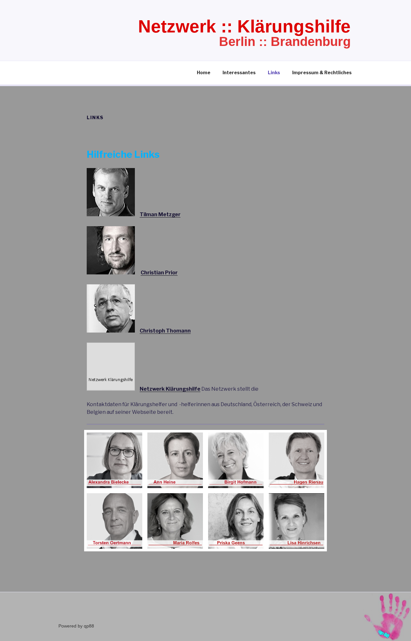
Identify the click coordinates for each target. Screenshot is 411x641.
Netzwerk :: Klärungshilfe (244, 26)
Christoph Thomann (165, 331)
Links (274, 72)
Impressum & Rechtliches (322, 72)
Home (203, 72)
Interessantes (239, 72)
